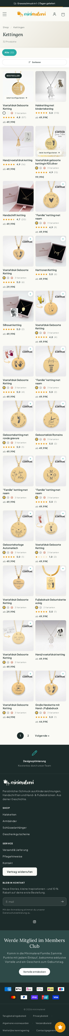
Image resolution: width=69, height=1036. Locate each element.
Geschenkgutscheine (16, 834)
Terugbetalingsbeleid (14, 1016)
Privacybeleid (40, 1016)
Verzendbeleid (43, 1023)
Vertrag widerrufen (20, 871)
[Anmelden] (54, 14)
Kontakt (8, 862)
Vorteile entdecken (34, 971)
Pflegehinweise (12, 856)
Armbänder (10, 821)
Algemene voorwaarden (16, 1023)
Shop (6, 27)
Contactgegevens (46, 1030)
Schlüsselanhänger (15, 827)
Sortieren (36, 62)
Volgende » (42, 735)
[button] (4, 14)
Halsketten (9, 814)
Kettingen (18, 27)
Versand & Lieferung (15, 849)
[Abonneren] (62, 901)
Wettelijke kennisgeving (16, 1030)
